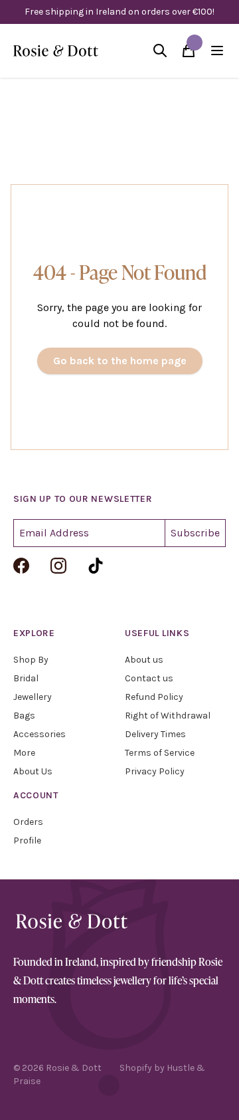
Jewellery (32, 697)
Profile (27, 840)
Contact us (149, 678)
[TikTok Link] (96, 566)
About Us (32, 771)
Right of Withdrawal (167, 715)
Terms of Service (160, 752)
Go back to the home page (120, 360)
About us (144, 659)
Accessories (39, 734)
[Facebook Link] (21, 566)
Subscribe (195, 532)
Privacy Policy (155, 771)
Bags (24, 715)
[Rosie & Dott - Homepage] (55, 50)
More (24, 752)
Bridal (26, 678)
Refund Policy (154, 697)
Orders (28, 822)
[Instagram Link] (58, 566)
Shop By (30, 659)
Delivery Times (155, 734)
